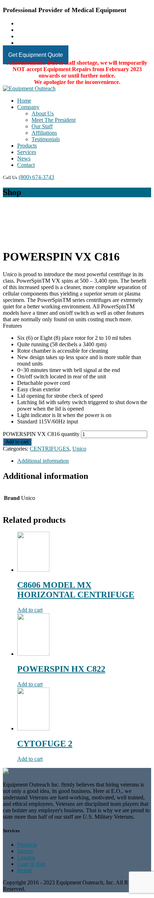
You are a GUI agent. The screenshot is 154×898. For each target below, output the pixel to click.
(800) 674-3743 (36, 177)
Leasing (26, 857)
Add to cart (17, 442)
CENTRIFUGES (49, 449)
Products (27, 146)
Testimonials (46, 139)
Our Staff (42, 126)
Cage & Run (31, 864)
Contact (26, 165)
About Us (43, 113)
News (23, 158)
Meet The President (54, 120)
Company (28, 107)
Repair (24, 870)
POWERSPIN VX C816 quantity (41, 434)
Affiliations (44, 133)
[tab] (84, 461)
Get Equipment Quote (35, 55)
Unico (79, 449)
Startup (25, 851)
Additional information (43, 461)
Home (24, 101)
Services (26, 152)
